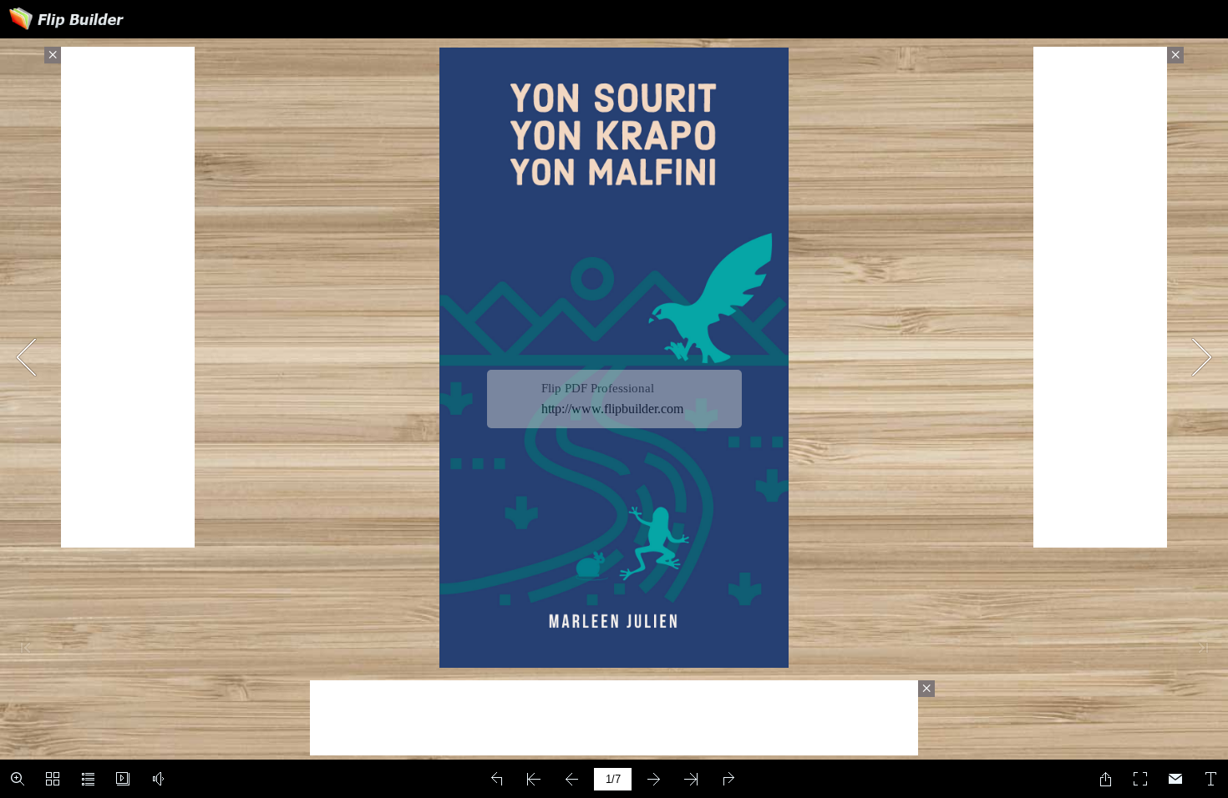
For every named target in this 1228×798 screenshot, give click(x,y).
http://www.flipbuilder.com (612, 409)
